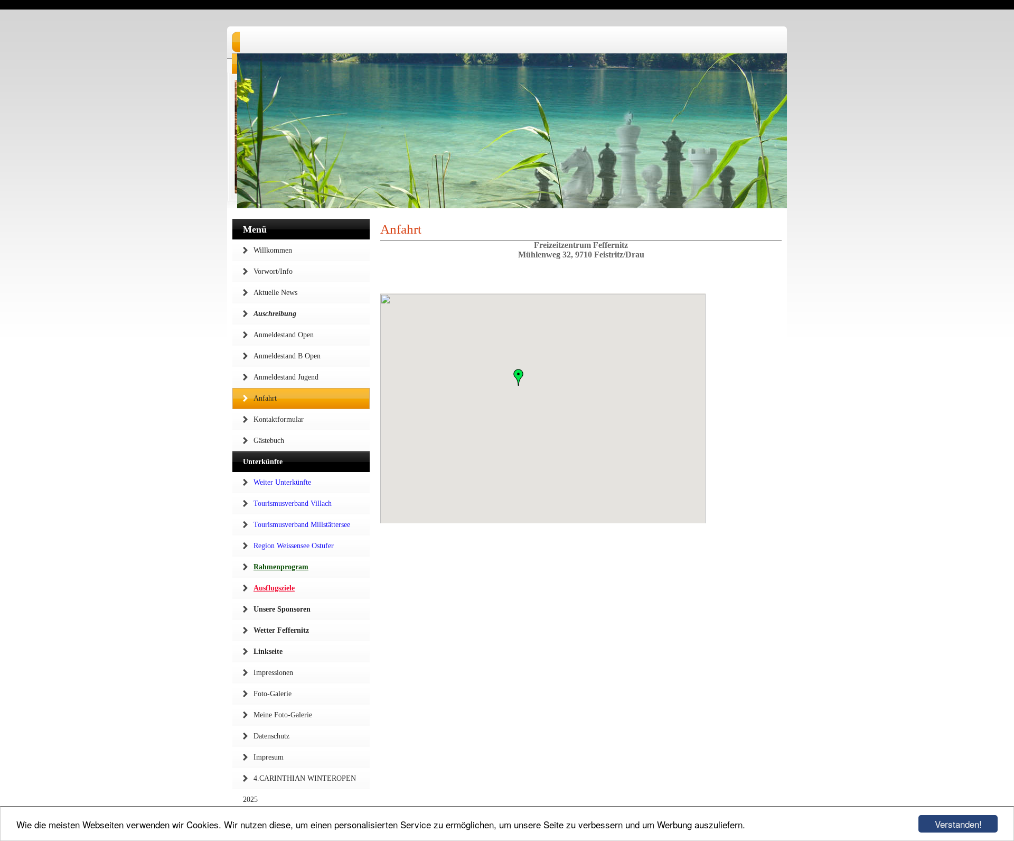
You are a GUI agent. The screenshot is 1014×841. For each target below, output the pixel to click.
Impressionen (273, 673)
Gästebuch (268, 441)
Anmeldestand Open (283, 335)
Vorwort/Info (273, 271)
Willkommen (272, 250)
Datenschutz (271, 736)
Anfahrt (265, 398)
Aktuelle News (275, 293)
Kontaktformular (278, 419)
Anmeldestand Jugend (285, 377)
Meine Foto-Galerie (282, 715)
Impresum (268, 757)
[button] (518, 377)
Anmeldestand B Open (287, 356)
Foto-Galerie (272, 694)
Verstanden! (958, 823)
